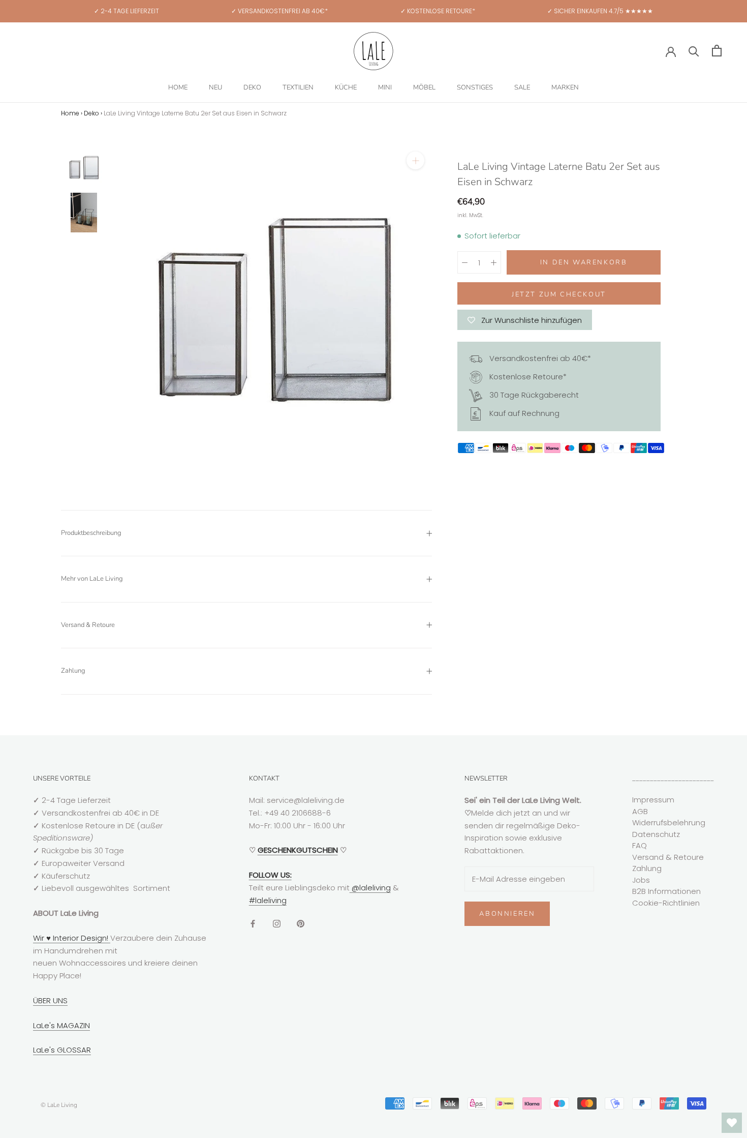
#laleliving (268, 900)
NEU (215, 87)
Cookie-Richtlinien (666, 902)
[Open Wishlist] (732, 1123)
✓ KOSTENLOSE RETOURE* (437, 11)
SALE (522, 87)
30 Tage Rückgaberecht (533, 395)
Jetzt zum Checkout (559, 294)
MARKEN (565, 87)
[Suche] (694, 50)
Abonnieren (507, 913)
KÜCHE (346, 87)
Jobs (641, 880)
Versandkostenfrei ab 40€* (539, 358)
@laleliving (370, 887)
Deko (91, 113)
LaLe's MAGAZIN (61, 1025)
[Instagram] (277, 923)
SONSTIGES (475, 87)
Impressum (653, 799)
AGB (640, 811)
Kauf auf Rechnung (523, 413)
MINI (385, 87)
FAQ (639, 845)
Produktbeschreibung (91, 532)
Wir (39, 938)
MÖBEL (424, 87)
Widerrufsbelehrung (668, 822)
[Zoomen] (415, 160)
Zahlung (73, 670)
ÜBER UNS (50, 1000)
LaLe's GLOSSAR (62, 1049)
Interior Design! (80, 938)
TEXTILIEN (298, 87)
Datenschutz (656, 834)
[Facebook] (253, 923)
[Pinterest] (300, 923)
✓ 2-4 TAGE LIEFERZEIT (126, 11)
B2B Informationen (666, 891)
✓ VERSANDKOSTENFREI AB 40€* (279, 11)
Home (70, 113)
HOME (178, 87)
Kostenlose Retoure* (527, 376)
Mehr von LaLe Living (92, 578)
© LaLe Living (59, 1105)
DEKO (252, 87)
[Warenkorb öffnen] (717, 50)
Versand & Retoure (88, 625)
